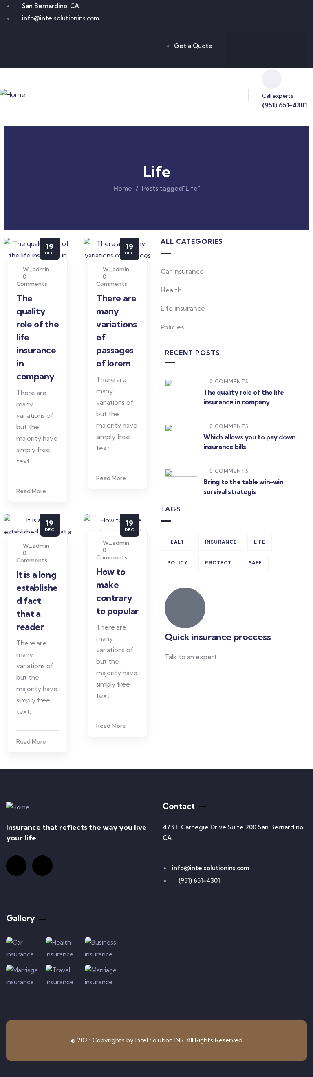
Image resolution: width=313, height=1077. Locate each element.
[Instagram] (282, 47)
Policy (177, 563)
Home (122, 188)
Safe (255, 563)
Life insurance (183, 308)
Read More (31, 491)
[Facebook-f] (250, 47)
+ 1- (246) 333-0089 (194, 677)
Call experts (277, 95)
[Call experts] (272, 79)
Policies (172, 327)
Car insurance (182, 271)
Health (171, 290)
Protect (218, 563)
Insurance (221, 542)
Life (259, 542)
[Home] (12, 95)
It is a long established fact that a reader (37, 600)
